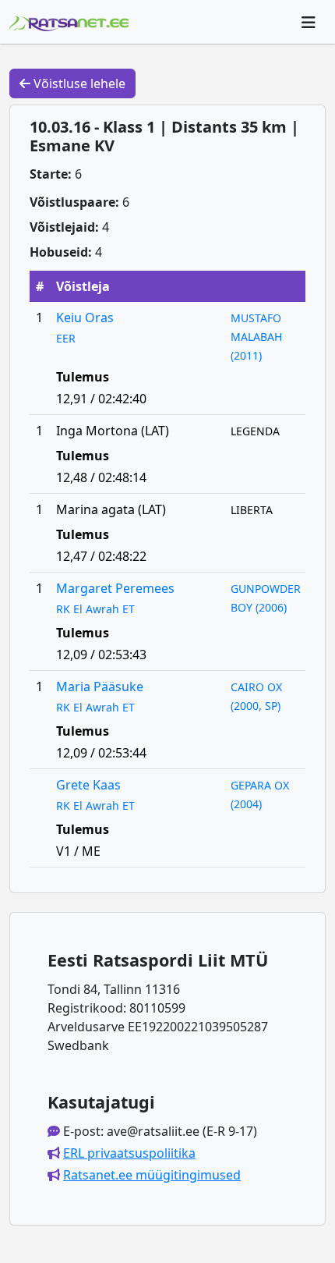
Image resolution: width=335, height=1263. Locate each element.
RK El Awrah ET (95, 608)
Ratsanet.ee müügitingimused (152, 1174)
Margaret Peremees (115, 588)
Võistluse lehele (77, 83)
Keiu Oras (85, 317)
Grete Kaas (88, 784)
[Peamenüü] (308, 22)
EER (66, 338)
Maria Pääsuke (99, 686)
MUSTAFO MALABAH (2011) (256, 336)
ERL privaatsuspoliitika (129, 1153)
